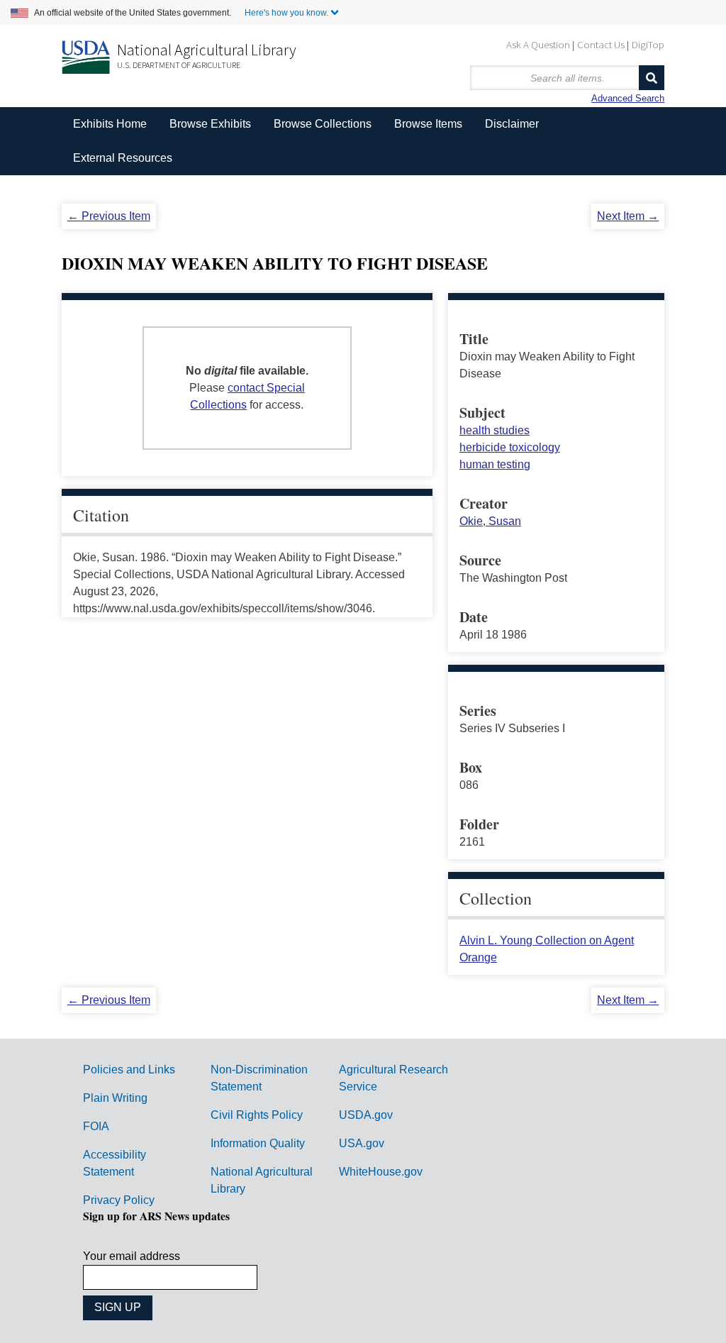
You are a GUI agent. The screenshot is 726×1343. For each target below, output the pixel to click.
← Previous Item (108, 216)
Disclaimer (512, 124)
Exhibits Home (110, 124)
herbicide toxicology (509, 447)
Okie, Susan (490, 521)
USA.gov (361, 1143)
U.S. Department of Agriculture (178, 65)
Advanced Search (627, 98)
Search (651, 77)
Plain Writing (115, 1098)
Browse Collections (323, 124)
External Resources (122, 158)
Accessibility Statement (114, 1163)
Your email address (131, 1256)
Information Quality (258, 1143)
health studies (494, 430)
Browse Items (428, 124)
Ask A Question (538, 44)
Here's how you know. (286, 13)
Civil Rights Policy (257, 1115)
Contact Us (601, 44)
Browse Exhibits (210, 124)
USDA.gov (366, 1115)
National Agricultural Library (206, 50)
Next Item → (628, 216)
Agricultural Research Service (393, 1078)
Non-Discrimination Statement (259, 1078)
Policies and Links (129, 1069)
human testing (494, 464)
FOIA (96, 1126)
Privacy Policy (119, 1200)
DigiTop (648, 44)
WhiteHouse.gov (381, 1172)
